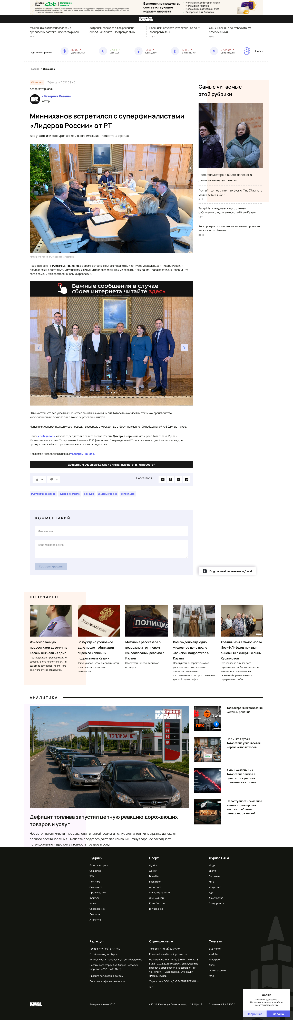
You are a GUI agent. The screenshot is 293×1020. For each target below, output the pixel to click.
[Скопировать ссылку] (186, 479)
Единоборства (157, 903)
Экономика (96, 887)
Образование (97, 908)
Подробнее (254, 1014)
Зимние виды (156, 897)
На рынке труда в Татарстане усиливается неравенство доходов (243, 743)
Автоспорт (155, 887)
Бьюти (212, 870)
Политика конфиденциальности (107, 981)
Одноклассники (218, 970)
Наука (93, 903)
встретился (127, 493)
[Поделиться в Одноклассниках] (170, 479)
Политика (95, 881)
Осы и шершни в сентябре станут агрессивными (230, 30)
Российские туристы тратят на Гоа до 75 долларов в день (174, 30)
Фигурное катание (159, 892)
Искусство (215, 887)
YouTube (213, 954)
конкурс (89, 493)
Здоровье (214, 876)
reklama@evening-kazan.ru (172, 954)
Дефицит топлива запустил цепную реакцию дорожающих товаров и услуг (104, 820)
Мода (212, 865)
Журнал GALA (219, 858)
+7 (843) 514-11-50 (110, 948)
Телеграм (214, 959)
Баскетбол (155, 881)
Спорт (154, 858)
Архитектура (216, 897)
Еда (211, 892)
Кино (211, 881)
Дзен (211, 965)
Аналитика (44, 697)
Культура (95, 897)
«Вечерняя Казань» (56, 96)
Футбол (153, 865)
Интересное (156, 908)
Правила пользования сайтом (106, 975)
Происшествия (98, 892)
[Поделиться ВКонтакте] (162, 479)
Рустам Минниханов (43, 493)
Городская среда (99, 865)
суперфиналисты (70, 493)
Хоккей (153, 870)
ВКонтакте (215, 948)
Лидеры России (107, 493)
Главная (34, 68)
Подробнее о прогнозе (41, 52)
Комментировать (51, 566)
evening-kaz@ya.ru (107, 954)
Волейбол (154, 876)
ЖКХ (92, 876)
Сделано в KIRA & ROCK (222, 1004)
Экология (95, 914)
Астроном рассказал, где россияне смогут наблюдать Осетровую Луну (112, 30)
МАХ (211, 975)
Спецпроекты (216, 903)
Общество (49, 68)
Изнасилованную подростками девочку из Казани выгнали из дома (48, 647)
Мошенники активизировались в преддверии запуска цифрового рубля (54, 30)
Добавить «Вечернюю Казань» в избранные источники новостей (111, 464)
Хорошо (278, 1014)
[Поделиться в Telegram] (178, 479)
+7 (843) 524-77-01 (170, 948)
